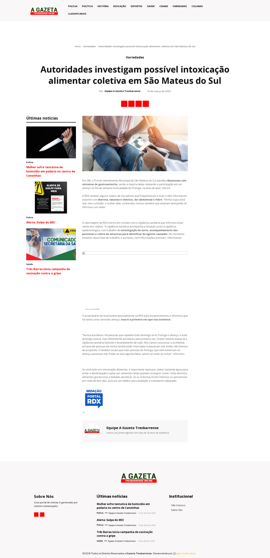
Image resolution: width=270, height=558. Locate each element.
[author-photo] (106, 513)
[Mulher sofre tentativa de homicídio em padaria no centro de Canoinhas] (51, 142)
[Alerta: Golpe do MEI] (51, 198)
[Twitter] (131, 104)
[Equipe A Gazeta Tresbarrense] (94, 430)
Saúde (29, 264)
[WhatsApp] (146, 104)
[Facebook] (124, 104)
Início (78, 46)
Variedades (89, 46)
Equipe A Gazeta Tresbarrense (122, 91)
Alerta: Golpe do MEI (40, 222)
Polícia (29, 162)
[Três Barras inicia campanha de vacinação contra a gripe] (51, 244)
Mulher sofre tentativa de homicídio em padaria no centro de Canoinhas (50, 171)
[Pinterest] (138, 104)
